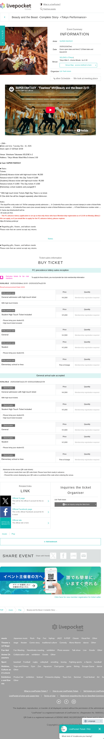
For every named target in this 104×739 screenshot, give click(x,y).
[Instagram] (75, 702)
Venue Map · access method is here (78, 65)
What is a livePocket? (52, 4)
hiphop (52, 638)
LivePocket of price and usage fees (24, 696)
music (4, 534)
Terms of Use (49, 696)
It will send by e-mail (84, 556)
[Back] (4, 17)
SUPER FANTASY (66, 41)
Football (26, 662)
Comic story (35, 643)
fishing (76, 666)
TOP (1, 610)
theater (24, 643)
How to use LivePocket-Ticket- (66, 691)
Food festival (89, 677)
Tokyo (71, 57)
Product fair (18, 677)
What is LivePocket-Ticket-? (36, 691)
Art (98, 677)
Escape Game (88, 666)
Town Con (67, 677)
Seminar (77, 677)
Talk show (76, 650)
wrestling (54, 662)
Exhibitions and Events (6, 680)
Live (85, 650)
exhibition (51, 650)
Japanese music (20, 638)
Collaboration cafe (21, 654)
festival (40, 677)
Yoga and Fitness (21, 666)
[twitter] (60, 702)
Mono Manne (75, 643)
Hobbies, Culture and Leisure (6, 669)
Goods (92, 650)
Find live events (49, 9)
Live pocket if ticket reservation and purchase (15, 6)
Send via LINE (73, 556)
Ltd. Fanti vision (65, 71)
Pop (13, 534)
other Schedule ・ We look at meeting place (77, 78)
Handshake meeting (35, 650)
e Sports (88, 662)
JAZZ (59, 638)
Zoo (39, 666)
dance (86, 643)
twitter (53, 556)
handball (97, 662)
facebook (63, 556)
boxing (63, 662)
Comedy (63, 643)
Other (94, 638)
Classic (76, 638)
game (68, 666)
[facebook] (67, 702)
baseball (17, 662)
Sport (3, 662)
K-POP (67, 638)
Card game (59, 666)
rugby (35, 662)
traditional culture (49, 643)
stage (16, 643)
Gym (33, 666)
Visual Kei (85, 638)
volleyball (44, 662)
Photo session (63, 650)
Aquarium (47, 666)
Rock (32, 638)
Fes (44, 638)
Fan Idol (5, 650)
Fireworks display (52, 677)
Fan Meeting (19, 650)
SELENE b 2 (64, 57)
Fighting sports (75, 662)
